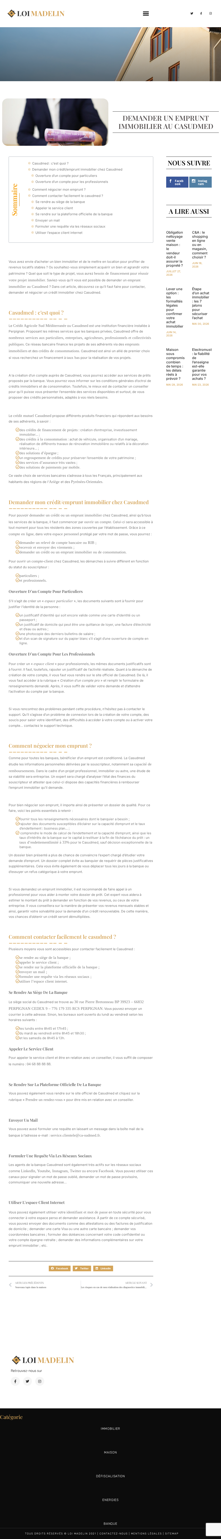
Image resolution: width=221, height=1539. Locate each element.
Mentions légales (146, 1533)
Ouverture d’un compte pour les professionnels (71, 182)
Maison (110, 1452)
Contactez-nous (113, 1533)
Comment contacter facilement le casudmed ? (67, 196)
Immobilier (110, 1429)
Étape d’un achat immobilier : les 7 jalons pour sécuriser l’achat (200, 303)
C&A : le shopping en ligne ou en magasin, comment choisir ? (200, 244)
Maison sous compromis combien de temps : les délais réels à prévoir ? (175, 364)
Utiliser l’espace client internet (59, 233)
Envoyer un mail (48, 220)
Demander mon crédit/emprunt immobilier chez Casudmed (77, 169)
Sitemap (172, 1533)
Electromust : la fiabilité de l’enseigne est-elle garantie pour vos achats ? (202, 364)
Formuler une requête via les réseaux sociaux (70, 226)
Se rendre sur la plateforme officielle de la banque (74, 214)
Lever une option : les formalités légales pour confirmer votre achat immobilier (174, 307)
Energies (110, 1500)
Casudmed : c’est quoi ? (50, 163)
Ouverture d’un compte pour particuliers (66, 176)
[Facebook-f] (201, 13)
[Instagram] (211, 13)
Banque (110, 1524)
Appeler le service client (54, 208)
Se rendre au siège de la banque (60, 202)
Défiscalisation (110, 1476)
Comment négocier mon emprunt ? (59, 189)
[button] (146, 13)
